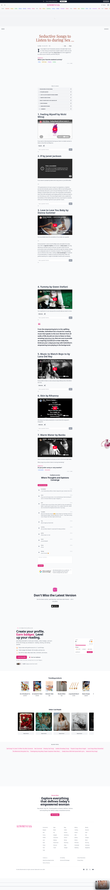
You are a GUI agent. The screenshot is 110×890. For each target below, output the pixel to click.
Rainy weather (47, 469)
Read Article (28, 734)
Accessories (95, 8)
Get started (90, 652)
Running (24, 8)
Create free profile (22, 657)
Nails (37, 8)
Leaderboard (77, 652)
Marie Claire (57, 52)
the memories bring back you (21, 751)
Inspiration (7, 8)
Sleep (65, 845)
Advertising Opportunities (48, 860)
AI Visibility (62, 857)
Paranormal (55, 842)
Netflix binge (44, 62)
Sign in (40, 660)
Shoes (44, 845)
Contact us (45, 857)
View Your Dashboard (35, 657)
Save (65, 45)
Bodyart (44, 830)
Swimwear (87, 845)
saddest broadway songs (62, 748)
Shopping (49, 62)
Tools (44, 850)
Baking (76, 827)
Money (33, 8)
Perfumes (77, 842)
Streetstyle (62, 8)
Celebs (16, 8)
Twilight (57, 8)
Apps (79, 8)
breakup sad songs (49, 748)
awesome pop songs (91, 751)
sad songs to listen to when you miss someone (20, 748)
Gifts (99, 8)
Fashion (75, 8)
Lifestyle (87, 837)
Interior (65, 837)
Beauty (12, 8)
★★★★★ (106, 29)
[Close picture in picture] (96, 881)
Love (44, 840)
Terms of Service (46, 862)
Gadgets (106, 8)
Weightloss (87, 847)
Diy (54, 832)
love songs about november (95, 748)
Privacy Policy (80, 860)
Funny (71, 8)
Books (87, 8)
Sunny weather (40, 469)
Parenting (66, 842)
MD (49, 45)
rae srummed (38, 748)
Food (102, 8)
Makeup (20, 8)
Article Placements (81, 857)
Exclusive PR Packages (65, 860)
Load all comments (42, 485)
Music (86, 840)
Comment (40, 565)
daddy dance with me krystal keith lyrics (73, 751)
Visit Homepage (55, 814)
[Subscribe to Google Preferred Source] (45, 571)
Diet (43, 832)
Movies (67, 8)
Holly (40, 45)
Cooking (53, 8)
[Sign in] (108, 5)
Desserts (87, 830)
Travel (54, 847)
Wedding (29, 8)
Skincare (82, 8)
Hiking (39, 62)
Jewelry (76, 837)
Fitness (44, 8)
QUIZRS (71, 63)
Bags (65, 827)
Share (70, 45)
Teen (40, 8)
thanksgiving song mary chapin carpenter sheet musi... (45, 751)
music (3, 29)
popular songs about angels (78, 748)
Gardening (48, 8)
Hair (90, 8)
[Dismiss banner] (71, 570)
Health (3, 8)
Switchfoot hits (49, 338)
